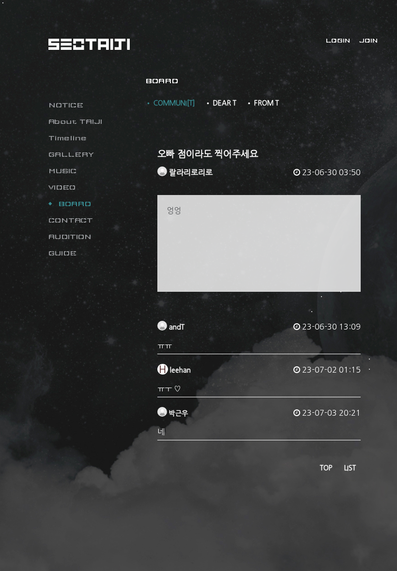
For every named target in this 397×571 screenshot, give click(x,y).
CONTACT (70, 220)
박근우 (177, 413)
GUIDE (62, 253)
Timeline (67, 138)
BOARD (74, 204)
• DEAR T (220, 103)
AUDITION (70, 236)
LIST (350, 468)
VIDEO (62, 187)
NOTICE (65, 105)
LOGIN (338, 40)
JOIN (368, 40)
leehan (179, 370)
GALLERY (71, 154)
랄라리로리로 (190, 172)
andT (175, 327)
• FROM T (262, 103)
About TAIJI (75, 121)
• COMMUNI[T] (170, 103)
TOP (326, 468)
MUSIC (62, 171)
